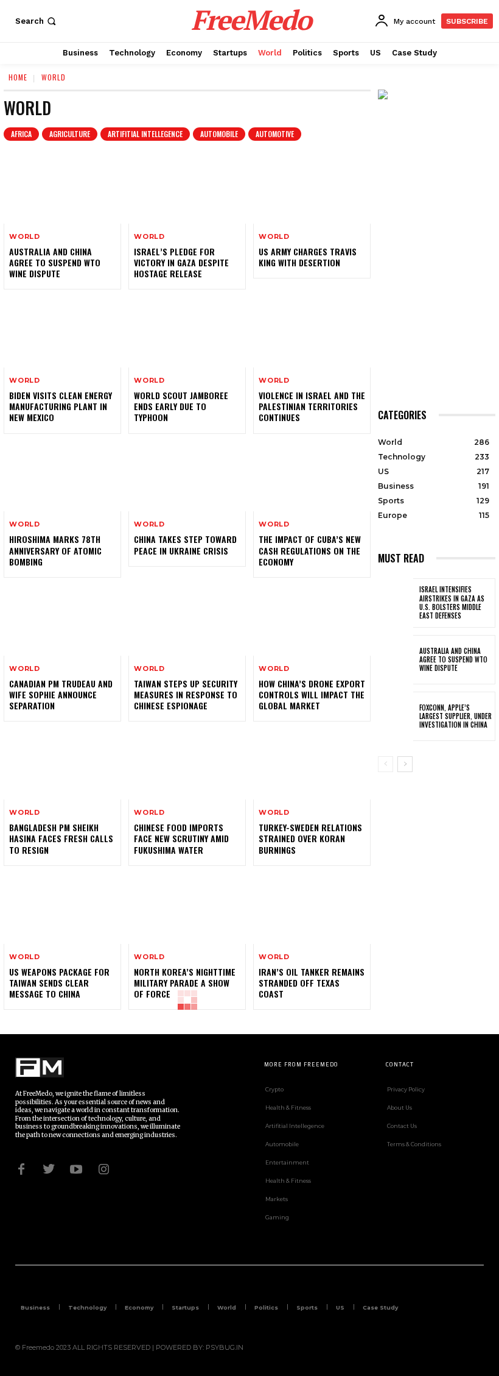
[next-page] (405, 764)
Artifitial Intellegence (145, 134)
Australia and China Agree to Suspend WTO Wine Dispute (54, 262)
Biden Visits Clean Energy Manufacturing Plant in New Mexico (60, 406)
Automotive (275, 134)
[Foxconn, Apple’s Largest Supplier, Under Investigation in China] (395, 716)
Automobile (219, 134)
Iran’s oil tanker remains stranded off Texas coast (312, 982)
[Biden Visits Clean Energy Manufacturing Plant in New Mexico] (62, 332)
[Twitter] (49, 1168)
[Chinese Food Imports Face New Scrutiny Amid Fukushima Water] (187, 764)
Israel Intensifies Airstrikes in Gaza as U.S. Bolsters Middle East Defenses (451, 602)
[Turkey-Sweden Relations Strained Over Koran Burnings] (312, 764)
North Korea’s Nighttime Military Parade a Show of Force (185, 982)
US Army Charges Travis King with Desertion (308, 257)
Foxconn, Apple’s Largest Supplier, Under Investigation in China (455, 716)
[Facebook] (21, 1168)
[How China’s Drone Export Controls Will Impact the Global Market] (312, 620)
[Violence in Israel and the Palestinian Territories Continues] (312, 332)
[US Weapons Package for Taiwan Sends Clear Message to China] (62, 908)
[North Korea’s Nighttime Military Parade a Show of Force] (187, 908)
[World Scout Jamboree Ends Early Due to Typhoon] (187, 332)
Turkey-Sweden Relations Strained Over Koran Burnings (310, 838)
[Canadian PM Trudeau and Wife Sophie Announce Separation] (62, 620)
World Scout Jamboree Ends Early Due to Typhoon (181, 406)
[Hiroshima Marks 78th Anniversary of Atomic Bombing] (62, 476)
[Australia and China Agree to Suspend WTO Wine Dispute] (62, 188)
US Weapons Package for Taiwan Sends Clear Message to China (59, 982)
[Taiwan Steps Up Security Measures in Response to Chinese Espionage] (187, 620)
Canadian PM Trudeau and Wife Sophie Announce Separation (61, 694)
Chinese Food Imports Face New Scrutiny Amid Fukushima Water (181, 838)
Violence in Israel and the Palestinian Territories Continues (312, 406)
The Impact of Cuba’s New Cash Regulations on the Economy (310, 550)
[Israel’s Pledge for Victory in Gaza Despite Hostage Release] (187, 188)
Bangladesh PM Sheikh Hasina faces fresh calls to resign (61, 838)
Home (18, 77)
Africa (21, 134)
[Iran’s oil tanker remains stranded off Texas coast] (312, 908)
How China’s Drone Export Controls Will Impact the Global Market (312, 694)
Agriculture (69, 134)
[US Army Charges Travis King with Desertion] (312, 188)
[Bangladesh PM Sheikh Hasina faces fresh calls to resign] (62, 764)
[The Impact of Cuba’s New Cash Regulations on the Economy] (312, 476)
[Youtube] (76, 1168)
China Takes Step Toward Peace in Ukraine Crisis (185, 544)
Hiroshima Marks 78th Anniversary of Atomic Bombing (55, 550)
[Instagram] (103, 1168)
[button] (36, 21)
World (24, 236)
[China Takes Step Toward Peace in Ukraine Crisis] (187, 476)
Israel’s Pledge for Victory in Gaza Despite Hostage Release (181, 262)
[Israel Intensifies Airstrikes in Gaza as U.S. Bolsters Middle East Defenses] (395, 603)
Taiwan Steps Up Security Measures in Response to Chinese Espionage (185, 694)
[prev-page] (385, 764)
